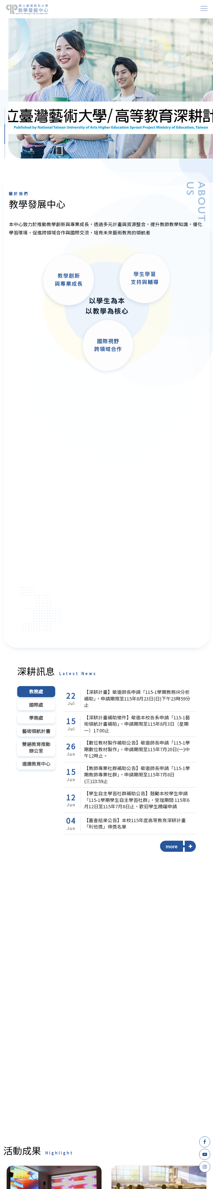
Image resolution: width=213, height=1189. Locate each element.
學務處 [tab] (36, 717)
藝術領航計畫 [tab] (36, 731)
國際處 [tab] (36, 704)
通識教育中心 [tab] (36, 763)
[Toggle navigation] (204, 8)
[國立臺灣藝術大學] (27, 9)
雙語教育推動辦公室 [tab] (36, 747)
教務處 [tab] (36, 691)
